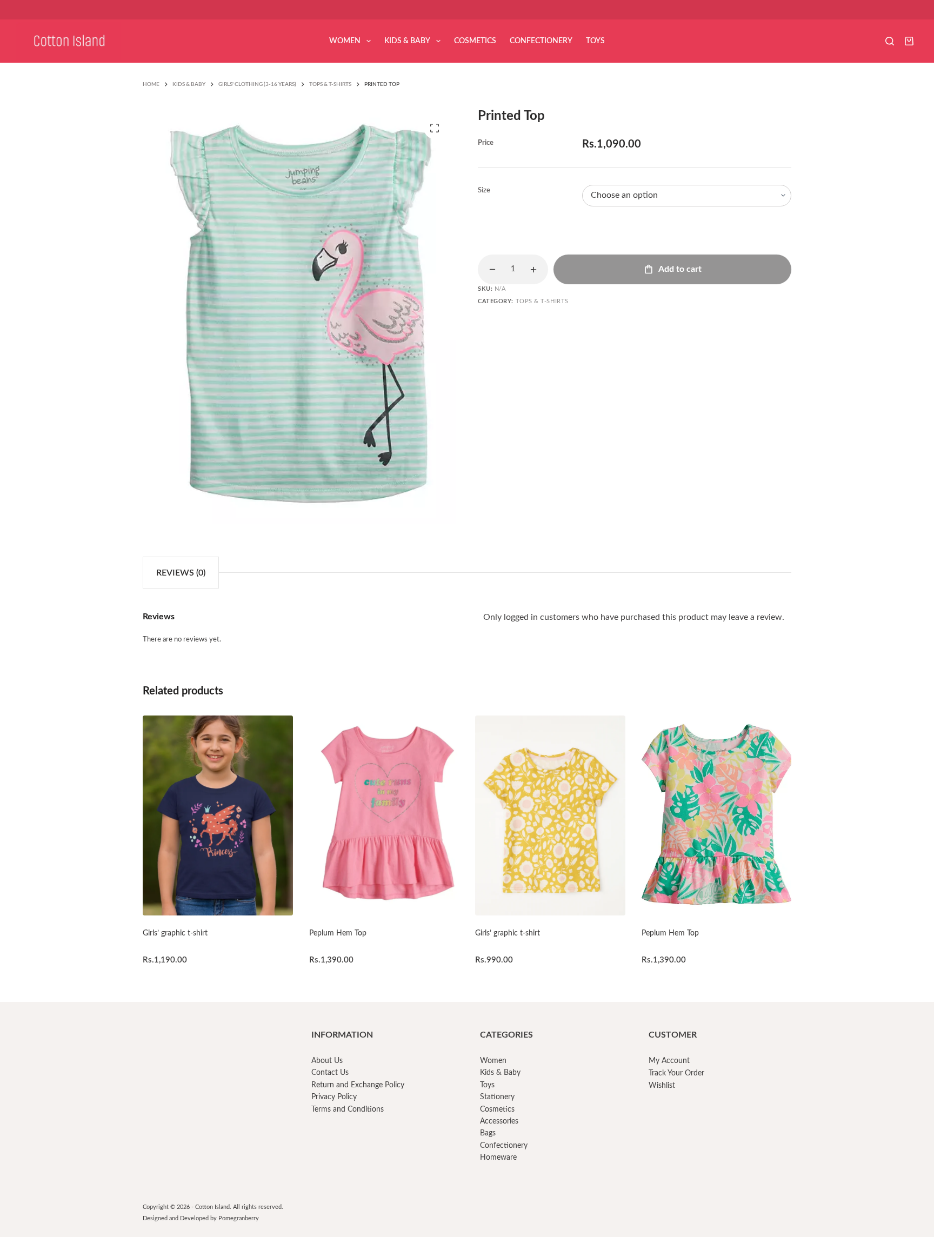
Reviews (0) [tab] (180, 573)
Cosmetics (475, 41)
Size (484, 190)
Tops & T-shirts (542, 301)
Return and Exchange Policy (357, 1085)
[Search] (889, 41)
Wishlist (662, 1085)
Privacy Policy (334, 1097)
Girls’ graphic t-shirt (175, 933)
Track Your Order (676, 1073)
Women (345, 41)
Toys (595, 41)
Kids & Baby (407, 41)
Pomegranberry (238, 1218)
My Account (669, 1061)
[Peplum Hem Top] (384, 815)
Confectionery (541, 41)
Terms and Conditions (347, 1109)
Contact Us (330, 1072)
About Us (327, 1061)
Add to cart (680, 269)
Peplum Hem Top (337, 933)
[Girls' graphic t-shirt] (218, 815)
